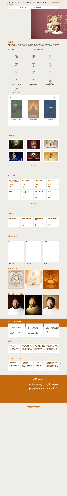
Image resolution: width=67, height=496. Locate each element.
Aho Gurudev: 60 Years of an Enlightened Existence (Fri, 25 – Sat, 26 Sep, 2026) (52, 328)
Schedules (32, 7)
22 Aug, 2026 (12, 325)
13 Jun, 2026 (48, 325)
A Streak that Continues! (13, 366)
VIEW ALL (55, 97)
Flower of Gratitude (49, 330)
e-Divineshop (30, 46)
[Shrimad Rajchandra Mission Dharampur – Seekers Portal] (33, 9)
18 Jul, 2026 (30, 325)
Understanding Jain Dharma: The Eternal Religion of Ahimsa (52, 348)
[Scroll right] (60, 330)
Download (10, 263)
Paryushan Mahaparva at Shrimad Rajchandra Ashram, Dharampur (33, 333)
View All (56, 362)
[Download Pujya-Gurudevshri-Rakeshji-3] (23, 297)
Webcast (27, 7)
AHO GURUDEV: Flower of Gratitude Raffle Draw (17, 328)
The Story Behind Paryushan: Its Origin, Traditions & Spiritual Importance (40, 349)
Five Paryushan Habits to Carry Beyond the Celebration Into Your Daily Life (27, 349)
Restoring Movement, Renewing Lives (25, 368)
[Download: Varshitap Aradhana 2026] (23, 225)
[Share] (23, 335)
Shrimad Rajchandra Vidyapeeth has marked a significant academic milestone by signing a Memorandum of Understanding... (52, 371)
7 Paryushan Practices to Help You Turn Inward (14, 348)
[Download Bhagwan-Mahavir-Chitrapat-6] (40, 271)
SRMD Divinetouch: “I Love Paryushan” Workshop (34, 331)
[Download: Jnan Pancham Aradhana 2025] (36, 225)
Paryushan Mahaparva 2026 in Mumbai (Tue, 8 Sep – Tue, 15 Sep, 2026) (16, 331)
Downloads (47, 7)
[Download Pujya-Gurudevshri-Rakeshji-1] (57, 297)
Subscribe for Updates (33, 412)
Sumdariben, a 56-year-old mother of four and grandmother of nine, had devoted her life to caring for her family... (40, 369)
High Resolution (16, 144)
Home (7, 4)
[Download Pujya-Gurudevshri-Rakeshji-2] (40, 297)
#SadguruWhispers (33, 410)
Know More (32, 402)
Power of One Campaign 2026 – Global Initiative (16, 333)
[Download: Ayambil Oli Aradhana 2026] (10, 225)
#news (10, 373)
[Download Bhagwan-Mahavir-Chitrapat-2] (57, 271)
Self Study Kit (20, 7)
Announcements (39, 7)
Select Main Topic (11, 49)
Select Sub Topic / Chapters (39, 49)
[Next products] (60, 109)
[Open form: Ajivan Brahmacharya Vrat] (49, 225)
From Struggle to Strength (39, 366)
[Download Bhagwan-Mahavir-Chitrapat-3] (23, 271)
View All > (57, 236)
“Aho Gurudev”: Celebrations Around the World (52, 332)
